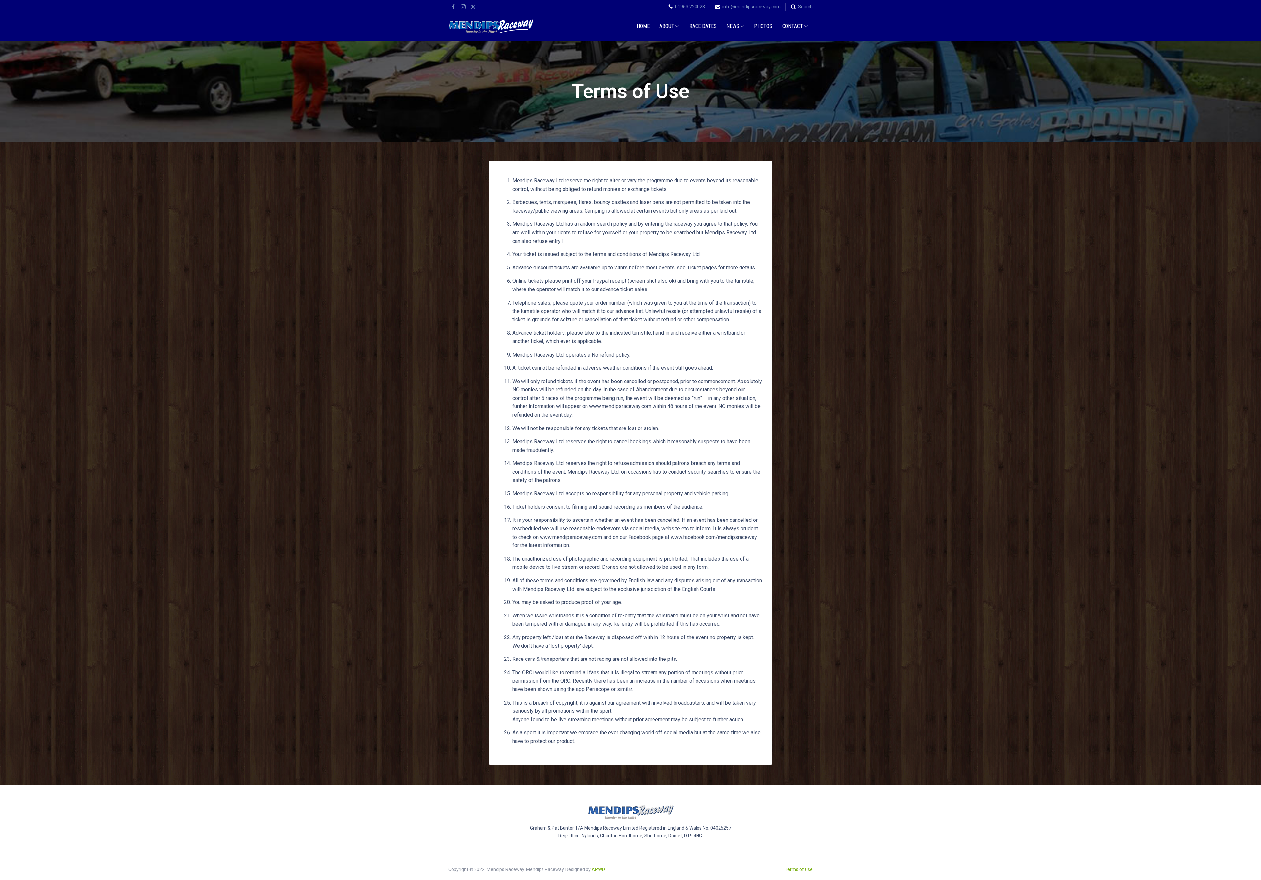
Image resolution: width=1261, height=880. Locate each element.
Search (805, 6)
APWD (598, 869)
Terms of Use (799, 869)
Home (643, 26)
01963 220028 (690, 6)
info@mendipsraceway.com (751, 6)
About (666, 26)
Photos (763, 26)
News (732, 26)
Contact (792, 26)
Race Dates (703, 26)
